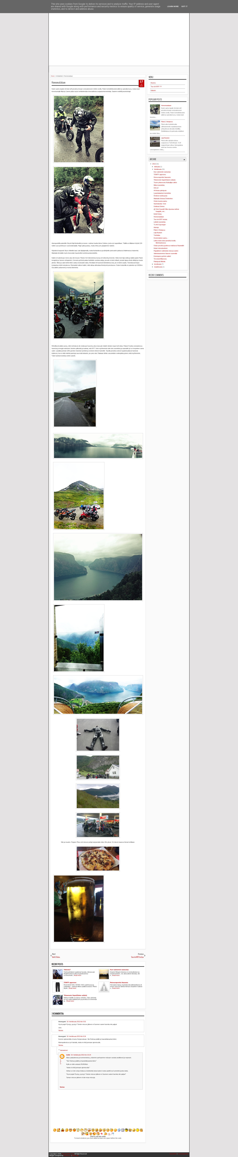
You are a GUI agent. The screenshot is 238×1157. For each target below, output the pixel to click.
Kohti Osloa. (158, 214)
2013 (154, 164)
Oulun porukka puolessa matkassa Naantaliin (169, 245)
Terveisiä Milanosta (160, 259)
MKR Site (75, 1155)
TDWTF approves (160, 174)
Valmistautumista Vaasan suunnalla (165, 253)
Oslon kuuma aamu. (160, 201)
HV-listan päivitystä (160, 190)
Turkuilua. (157, 235)
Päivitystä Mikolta (159, 261)
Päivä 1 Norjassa (167, 121)
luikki (68, 1055)
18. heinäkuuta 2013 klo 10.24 (81, 1055)
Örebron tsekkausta (160, 196)
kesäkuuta (158, 264)
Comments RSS (183, 1154)
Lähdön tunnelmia (159, 222)
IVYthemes (67, 1155)
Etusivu (153, 83)
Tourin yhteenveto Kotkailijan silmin (165, 182)
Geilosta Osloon (159, 206)
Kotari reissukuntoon (160, 248)
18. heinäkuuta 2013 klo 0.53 (76, 1021)
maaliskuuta (158, 267)
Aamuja (156, 227)
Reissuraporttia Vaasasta (162, 177)
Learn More (173, 6)
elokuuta (157, 166)
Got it (184, 6)
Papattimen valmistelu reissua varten (166, 251)
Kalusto (153, 90)
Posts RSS (172, 1154)
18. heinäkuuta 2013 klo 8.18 (76, 1036)
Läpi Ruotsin (165, 138)
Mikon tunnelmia (159, 185)
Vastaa (60, 1030)
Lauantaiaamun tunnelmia (162, 193)
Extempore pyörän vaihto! (162, 256)
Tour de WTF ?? (156, 86)
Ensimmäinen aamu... (161, 238)
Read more (77, 975)
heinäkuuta (158, 169)
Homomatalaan (58, 82)
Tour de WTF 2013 (68, 1154)
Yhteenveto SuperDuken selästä (164, 180)
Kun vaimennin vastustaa (162, 172)
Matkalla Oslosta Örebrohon (163, 198)
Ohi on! (156, 188)
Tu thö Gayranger (160, 224)
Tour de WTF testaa (160, 219)
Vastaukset (63, 1050)
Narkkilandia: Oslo (160, 204)
